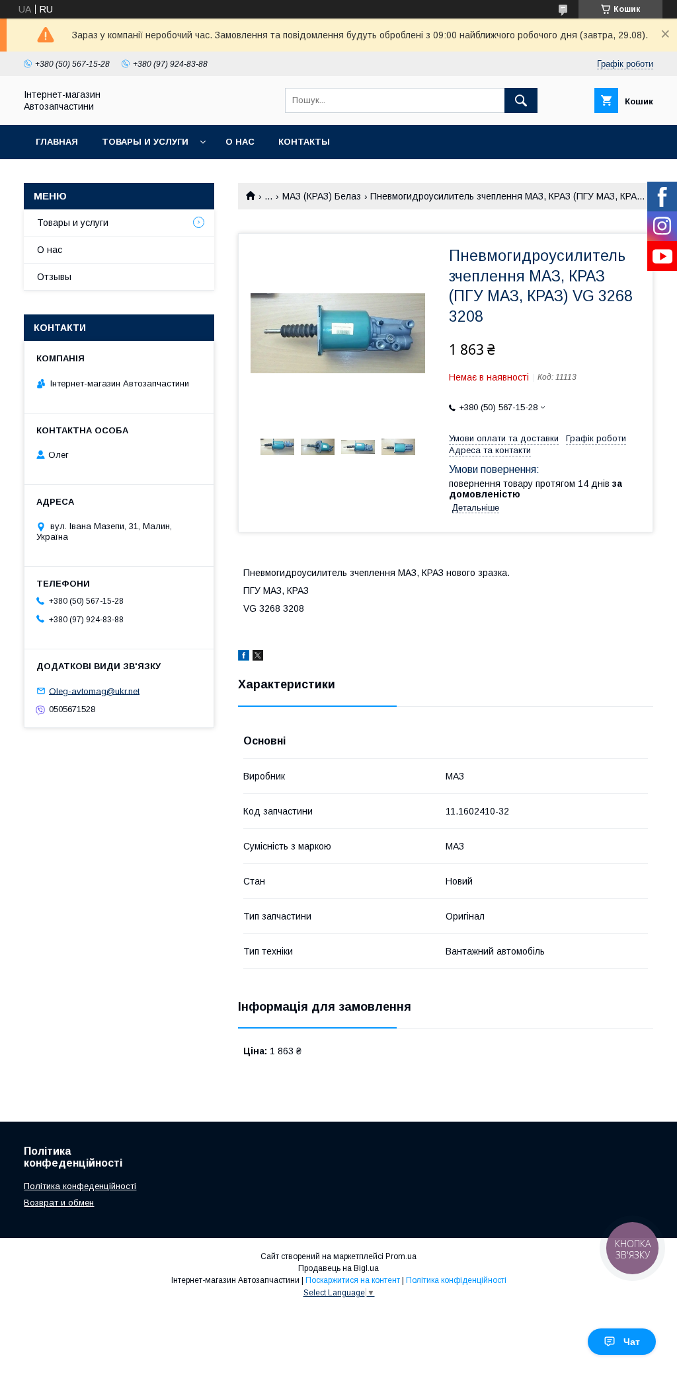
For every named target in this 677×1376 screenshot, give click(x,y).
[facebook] (243, 657)
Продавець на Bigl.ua (338, 1268)
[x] (258, 657)
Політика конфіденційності (456, 1280)
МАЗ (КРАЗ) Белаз (321, 196)
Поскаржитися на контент (352, 1280)
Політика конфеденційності (80, 1186)
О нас (240, 142)
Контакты (304, 142)
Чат (631, 1341)
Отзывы (54, 277)
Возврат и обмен (59, 1203)
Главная (57, 142)
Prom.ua (401, 1256)
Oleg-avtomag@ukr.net (94, 691)
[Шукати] (521, 100)
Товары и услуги (145, 142)
